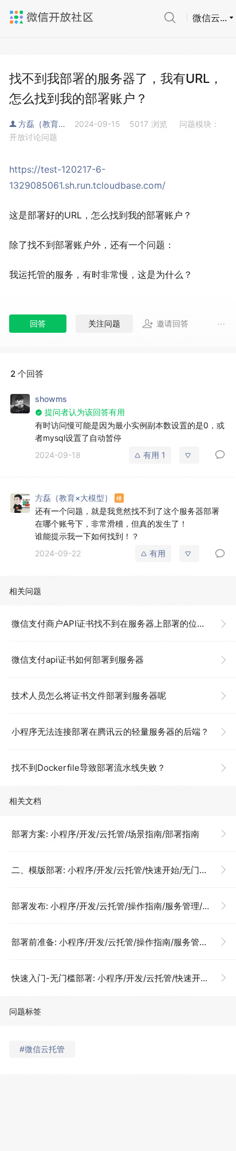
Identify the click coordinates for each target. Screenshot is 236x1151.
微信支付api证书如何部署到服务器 (77, 659)
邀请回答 (172, 323)
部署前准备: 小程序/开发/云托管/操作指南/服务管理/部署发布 (123, 942)
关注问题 (104, 323)
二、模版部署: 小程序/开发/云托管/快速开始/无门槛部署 (118, 870)
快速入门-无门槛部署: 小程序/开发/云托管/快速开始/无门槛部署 (123, 978)
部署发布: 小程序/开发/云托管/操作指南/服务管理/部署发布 (123, 906)
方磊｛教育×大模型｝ (46, 124)
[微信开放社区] (52, 17)
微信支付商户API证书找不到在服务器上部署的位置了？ (117, 623)
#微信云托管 (42, 1049)
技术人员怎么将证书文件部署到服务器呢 (88, 695)
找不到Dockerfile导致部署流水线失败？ (88, 767)
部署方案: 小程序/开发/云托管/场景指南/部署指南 (105, 834)
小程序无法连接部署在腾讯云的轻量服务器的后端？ (110, 731)
